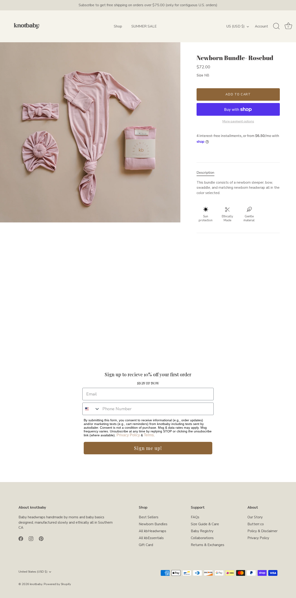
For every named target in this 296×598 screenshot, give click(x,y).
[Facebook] (20, 538)
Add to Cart (238, 94)
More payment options (238, 121)
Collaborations (202, 538)
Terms (149, 435)
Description (205, 172)
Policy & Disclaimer (262, 531)
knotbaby (36, 584)
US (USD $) (235, 26)
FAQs (195, 517)
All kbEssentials (151, 538)
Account (261, 26)
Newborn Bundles (153, 524)
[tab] (208, 172)
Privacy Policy (128, 435)
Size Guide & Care (205, 524)
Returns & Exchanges (207, 545)
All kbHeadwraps (152, 531)
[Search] (276, 26)
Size (200, 75)
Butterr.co (255, 524)
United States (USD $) (32, 572)
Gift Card (146, 545)
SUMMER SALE (144, 26)
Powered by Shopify (57, 584)
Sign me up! (148, 448)
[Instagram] (31, 538)
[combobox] (91, 409)
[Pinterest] (41, 538)
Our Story (255, 517)
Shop (118, 26)
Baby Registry (202, 531)
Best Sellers (148, 517)
